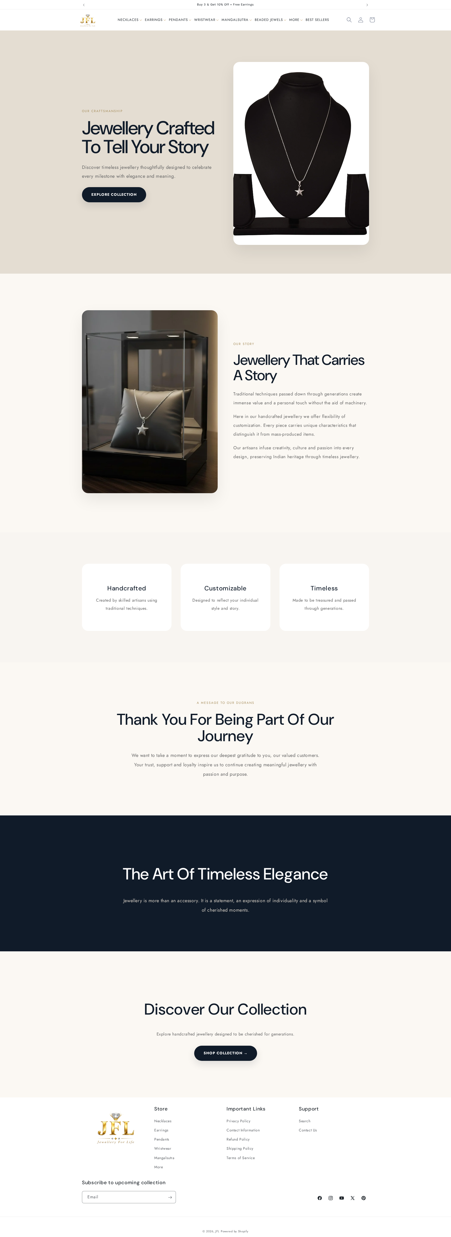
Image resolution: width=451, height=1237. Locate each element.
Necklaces (162, 1121)
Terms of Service (241, 1157)
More (158, 1167)
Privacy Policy (238, 1121)
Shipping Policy (240, 1148)
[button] (128, 20)
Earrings (161, 1130)
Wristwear (162, 1148)
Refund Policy (238, 1139)
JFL (217, 1231)
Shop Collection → (226, 1053)
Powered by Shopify (234, 1231)
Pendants (161, 1139)
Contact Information (243, 1130)
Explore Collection (114, 194)
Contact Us (308, 1130)
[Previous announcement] (84, 5)
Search (305, 1121)
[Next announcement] (367, 5)
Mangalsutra (164, 1157)
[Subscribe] (170, 1197)
